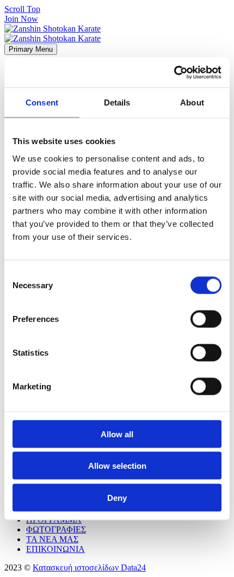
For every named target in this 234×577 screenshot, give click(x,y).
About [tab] (192, 102)
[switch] (205, 318)
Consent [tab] (42, 102)
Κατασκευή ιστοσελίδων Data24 (89, 567)
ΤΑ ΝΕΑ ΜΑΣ (52, 539)
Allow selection (117, 465)
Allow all (117, 433)
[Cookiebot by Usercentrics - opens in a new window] (173, 72)
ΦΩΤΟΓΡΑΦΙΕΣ (56, 529)
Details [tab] (117, 102)
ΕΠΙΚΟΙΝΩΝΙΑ (55, 549)
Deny (117, 497)
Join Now (21, 18)
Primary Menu (31, 49)
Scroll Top (22, 9)
